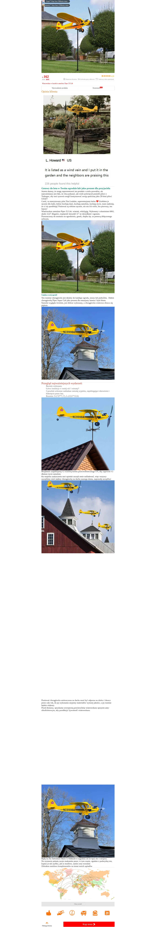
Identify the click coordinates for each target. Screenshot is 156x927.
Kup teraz (88, 924)
